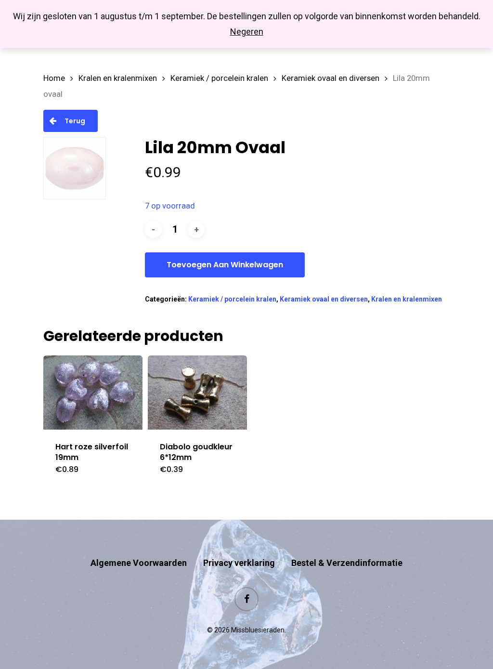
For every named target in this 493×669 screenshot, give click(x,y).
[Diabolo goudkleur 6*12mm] (197, 392)
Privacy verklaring (239, 563)
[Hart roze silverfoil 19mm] (93, 392)
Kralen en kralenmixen (117, 78)
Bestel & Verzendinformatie (346, 563)
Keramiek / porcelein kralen (219, 78)
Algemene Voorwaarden (139, 563)
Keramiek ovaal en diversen (330, 78)
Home (54, 78)
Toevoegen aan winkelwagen (225, 264)
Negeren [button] (246, 31)
